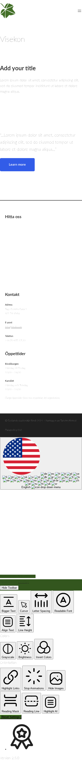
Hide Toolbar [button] (9, 587)
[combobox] (41, 463)
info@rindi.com (13, 327)
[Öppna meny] (79, 10)
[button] (8, 603)
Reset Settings (11, 717)
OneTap (23, 582)
